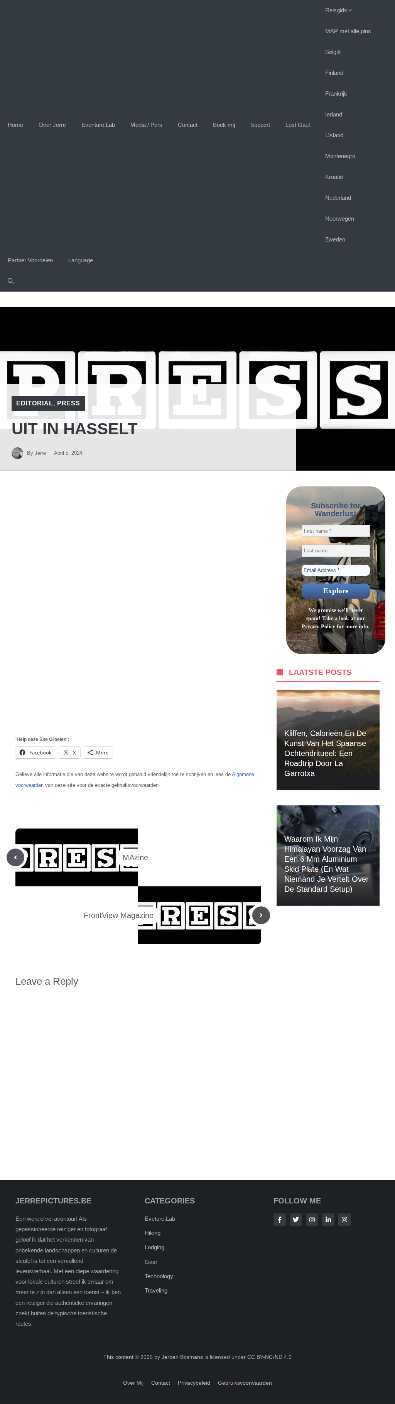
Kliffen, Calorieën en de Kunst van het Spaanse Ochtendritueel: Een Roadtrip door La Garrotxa (325, 753)
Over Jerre (52, 125)
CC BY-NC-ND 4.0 (269, 1357)
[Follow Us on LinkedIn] (328, 1219)
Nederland (338, 197)
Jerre (40, 453)
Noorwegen (339, 218)
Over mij (133, 1383)
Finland (334, 72)
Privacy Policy (318, 626)
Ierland (333, 114)
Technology (159, 1276)
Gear (151, 1262)
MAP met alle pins (348, 31)
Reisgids (336, 10)
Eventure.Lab (98, 125)
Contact (188, 125)
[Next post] (261, 915)
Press (69, 403)
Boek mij (224, 125)
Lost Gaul (297, 125)
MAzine (135, 857)
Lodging (154, 1247)
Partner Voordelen (30, 260)
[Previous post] (15, 857)
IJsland (334, 135)
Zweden (335, 239)
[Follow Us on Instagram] (312, 1219)
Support (260, 125)
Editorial (34, 403)
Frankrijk (336, 93)
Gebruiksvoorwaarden (245, 1383)
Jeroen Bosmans (182, 1357)
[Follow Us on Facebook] (279, 1219)
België (333, 52)
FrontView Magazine (119, 915)
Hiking (152, 1233)
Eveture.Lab (160, 1218)
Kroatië (334, 177)
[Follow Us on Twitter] (296, 1219)
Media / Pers (146, 125)
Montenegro (340, 156)
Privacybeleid (194, 1383)
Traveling (156, 1290)
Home (15, 125)
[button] (10, 281)
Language (80, 260)
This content (119, 1357)
